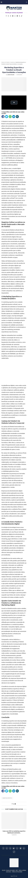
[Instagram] (10, 15)
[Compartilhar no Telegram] (13, 116)
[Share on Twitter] (13, 804)
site (4, 158)
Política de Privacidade (17, 871)
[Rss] (19, 15)
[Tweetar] (6, 116)
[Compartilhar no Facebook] (2, 116)
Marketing (12, 62)
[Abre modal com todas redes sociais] (17, 116)
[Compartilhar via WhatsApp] (10, 116)
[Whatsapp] (17, 848)
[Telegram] (17, 15)
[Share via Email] (15, 803)
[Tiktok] (21, 15)
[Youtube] (12, 15)
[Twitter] (8, 15)
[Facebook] (3, 848)
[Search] (26, 2)
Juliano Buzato (10, 74)
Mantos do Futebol (5, 62)
